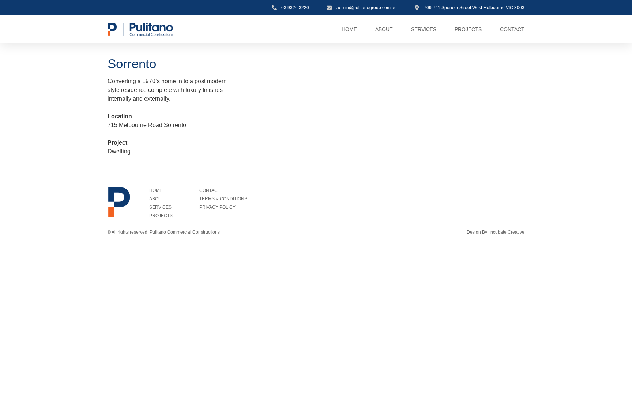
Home (349, 29)
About (384, 29)
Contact (512, 29)
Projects (468, 29)
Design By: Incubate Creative (495, 232)
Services (423, 29)
